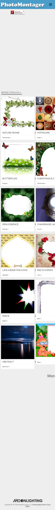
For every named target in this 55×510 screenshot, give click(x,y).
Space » (5, 321)
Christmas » (41, 183)
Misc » (39, 319)
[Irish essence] (17, 205)
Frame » (5, 183)
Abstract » (6, 367)
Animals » (5, 275)
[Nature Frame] (17, 113)
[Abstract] (17, 342)
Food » (39, 229)
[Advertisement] (27, 38)
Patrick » (5, 229)
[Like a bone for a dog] (17, 250)
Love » (39, 275)
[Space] (17, 296)
